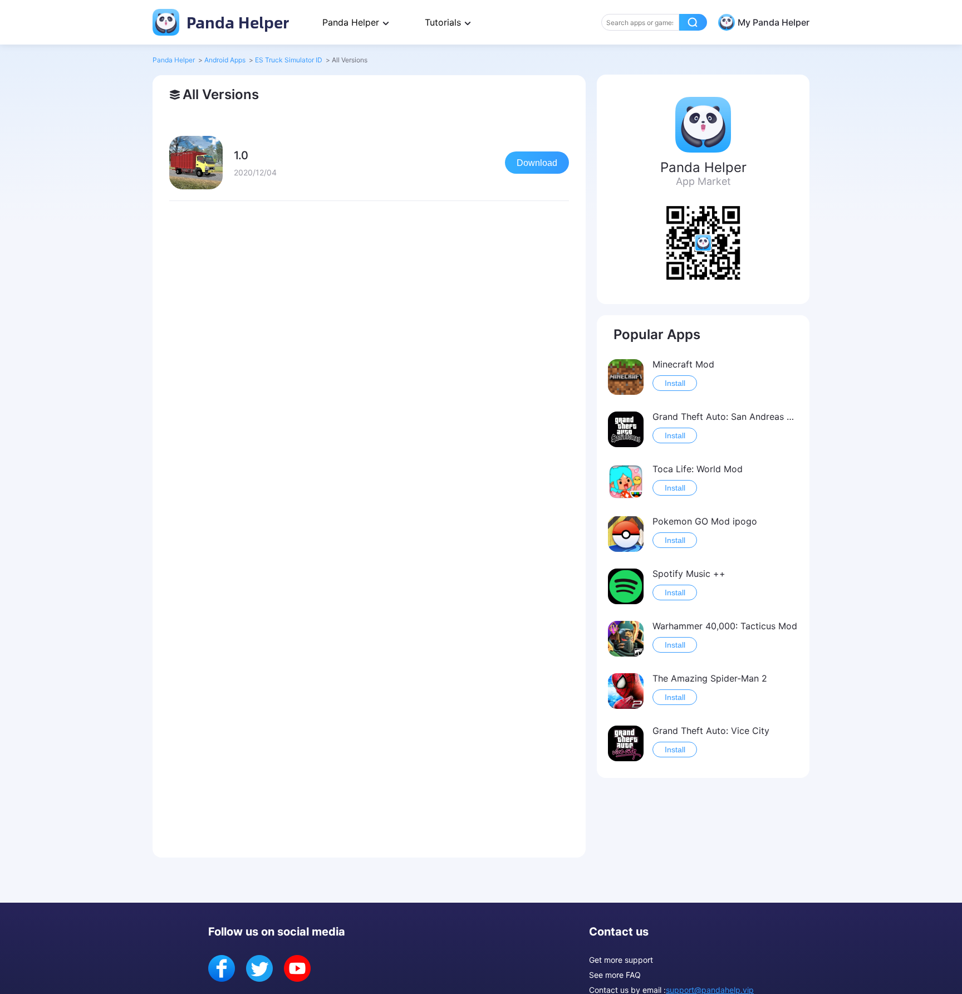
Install (675, 383)
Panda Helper (236, 22)
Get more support (621, 959)
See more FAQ (615, 975)
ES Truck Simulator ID (288, 60)
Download (537, 163)
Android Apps (225, 60)
